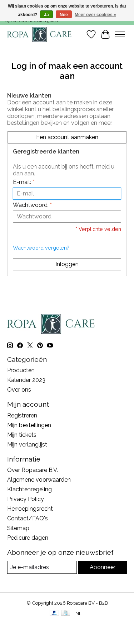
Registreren (22, 415)
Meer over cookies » (95, 14)
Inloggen (67, 264)
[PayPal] (54, 613)
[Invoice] (65, 613)
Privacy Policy (25, 499)
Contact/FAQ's (27, 518)
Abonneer (102, 567)
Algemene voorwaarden (39, 479)
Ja (46, 14)
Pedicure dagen (27, 537)
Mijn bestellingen (29, 425)
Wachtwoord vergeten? (41, 248)
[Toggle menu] (120, 34)
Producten (21, 370)
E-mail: (23, 182)
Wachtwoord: (32, 205)
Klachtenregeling (29, 489)
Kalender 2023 (26, 380)
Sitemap (18, 528)
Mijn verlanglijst (27, 444)
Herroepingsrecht (30, 508)
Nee (64, 14)
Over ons (19, 389)
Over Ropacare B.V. (32, 470)
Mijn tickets (21, 434)
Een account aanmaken (67, 137)
